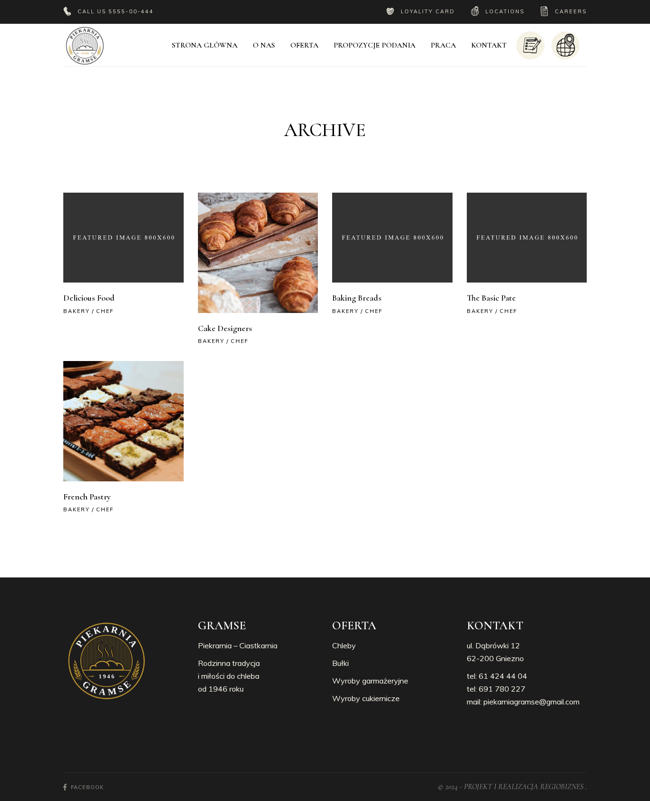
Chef (105, 311)
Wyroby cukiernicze (366, 698)
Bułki (340, 663)
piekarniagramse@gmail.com (531, 701)
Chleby (344, 645)
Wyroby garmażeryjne (370, 680)
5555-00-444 (131, 11)
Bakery (76, 311)
